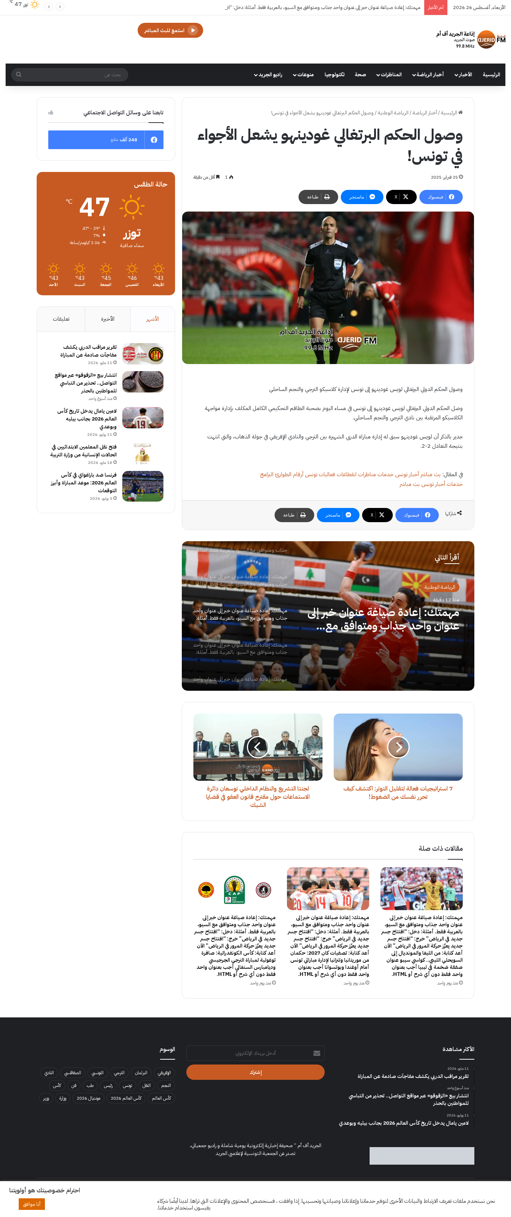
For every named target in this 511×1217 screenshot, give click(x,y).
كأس (57, 1085)
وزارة (62, 1098)
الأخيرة (107, 319)
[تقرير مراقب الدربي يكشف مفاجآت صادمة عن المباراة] (142, 354)
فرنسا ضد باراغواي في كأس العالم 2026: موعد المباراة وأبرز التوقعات (84, 482)
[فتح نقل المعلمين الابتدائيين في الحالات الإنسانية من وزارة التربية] (142, 454)
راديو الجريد (270, 74)
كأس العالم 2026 (126, 1098)
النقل (147, 1085)
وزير (46, 1098)
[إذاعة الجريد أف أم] (471, 39)
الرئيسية (491, 74)
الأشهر (152, 319)
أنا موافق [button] (31, 1204)
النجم (166, 1085)
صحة (360, 74)
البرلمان (141, 1072)
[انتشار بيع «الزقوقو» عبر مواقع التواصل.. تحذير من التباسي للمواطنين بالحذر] (142, 382)
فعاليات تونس (320, 474)
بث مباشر (430, 474)
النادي (49, 1072)
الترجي (119, 1072)
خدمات (385, 474)
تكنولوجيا (335, 74)
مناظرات (367, 474)
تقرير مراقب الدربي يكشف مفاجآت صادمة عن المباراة (88, 351)
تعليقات (61, 319)
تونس (127, 1085)
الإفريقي (164, 1072)
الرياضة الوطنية (393, 112)
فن (73, 1085)
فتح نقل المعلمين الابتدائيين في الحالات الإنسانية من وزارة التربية (83, 451)
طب (90, 1085)
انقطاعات (347, 474)
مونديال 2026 (88, 1098)
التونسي (98, 1072)
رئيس (108, 1085)
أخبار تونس (407, 474)
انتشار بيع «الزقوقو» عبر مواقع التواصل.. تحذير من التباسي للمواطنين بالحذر (86, 383)
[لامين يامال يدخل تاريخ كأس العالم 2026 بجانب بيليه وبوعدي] (142, 418)
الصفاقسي (72, 1072)
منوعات (305, 74)
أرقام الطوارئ (289, 474)
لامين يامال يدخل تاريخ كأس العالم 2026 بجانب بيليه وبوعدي (87, 419)
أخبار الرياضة (430, 74)
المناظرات (391, 74)
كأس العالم (161, 1098)
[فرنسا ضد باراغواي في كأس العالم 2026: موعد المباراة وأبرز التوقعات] (142, 486)
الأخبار (465, 74)
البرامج (266, 474)
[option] (328, 616)
